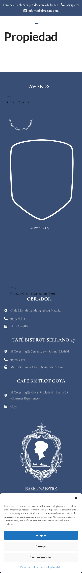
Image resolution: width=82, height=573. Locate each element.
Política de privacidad (50, 567)
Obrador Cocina (18, 102)
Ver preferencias (41, 557)
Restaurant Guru (44, 293)
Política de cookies (29, 567)
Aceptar (41, 535)
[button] (76, 498)
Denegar (41, 546)
